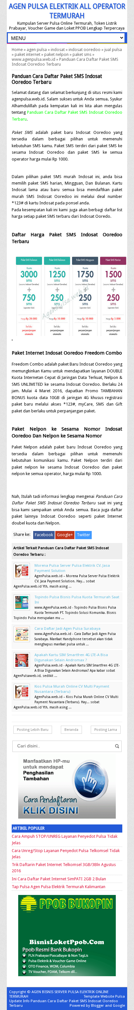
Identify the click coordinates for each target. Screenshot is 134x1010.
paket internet (27, 54)
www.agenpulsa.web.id (33, 59)
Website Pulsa (112, 996)
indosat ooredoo (84, 49)
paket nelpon (56, 54)
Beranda (71, 730)
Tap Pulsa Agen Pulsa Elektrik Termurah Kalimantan (58, 886)
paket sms (82, 54)
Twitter (83, 534)
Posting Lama (105, 730)
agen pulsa (37, 49)
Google (119, 1005)
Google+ (65, 534)
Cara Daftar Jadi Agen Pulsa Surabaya (67, 628)
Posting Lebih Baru (32, 730)
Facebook (44, 534)
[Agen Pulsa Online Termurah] (67, 817)
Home (17, 49)
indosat (58, 49)
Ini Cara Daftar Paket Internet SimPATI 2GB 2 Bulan (59, 878)
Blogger (97, 1005)
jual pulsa (113, 49)
